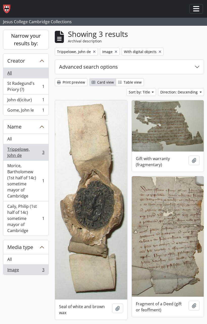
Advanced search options (88, 66)
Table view (132, 82)
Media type (20, 247)
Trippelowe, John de (25, 152)
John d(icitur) (25, 101)
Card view (105, 82)
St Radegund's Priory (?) (25, 86)
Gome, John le (25, 111)
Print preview (73, 82)
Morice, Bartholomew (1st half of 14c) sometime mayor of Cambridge (25, 181)
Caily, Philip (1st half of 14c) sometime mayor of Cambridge (25, 218)
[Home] (8, 9)
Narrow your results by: (26, 39)
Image (25, 271)
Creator (16, 60)
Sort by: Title (140, 92)
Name (14, 126)
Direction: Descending (179, 92)
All (9, 73)
